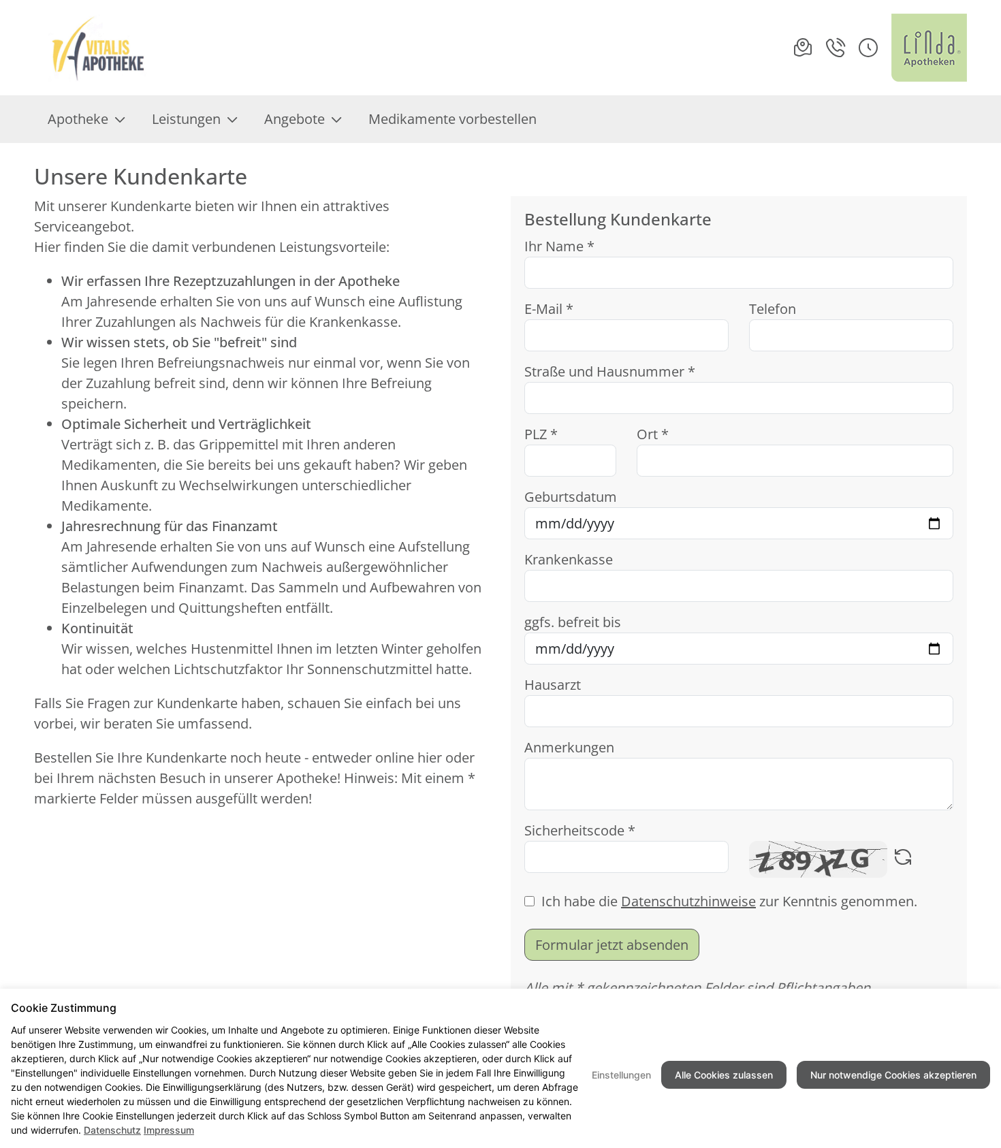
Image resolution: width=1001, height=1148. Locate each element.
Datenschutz (112, 1130)
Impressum (169, 1130)
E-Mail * (548, 309)
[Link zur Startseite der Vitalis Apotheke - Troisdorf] (97, 48)
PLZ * (541, 434)
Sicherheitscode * (579, 830)
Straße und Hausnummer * (609, 371)
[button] (868, 47)
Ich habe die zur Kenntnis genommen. (729, 901)
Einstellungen (621, 1075)
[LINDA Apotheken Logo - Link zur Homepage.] (929, 48)
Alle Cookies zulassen (724, 1075)
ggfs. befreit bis (572, 622)
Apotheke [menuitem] (78, 119)
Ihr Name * (559, 246)
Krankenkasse (568, 559)
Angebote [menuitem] (294, 119)
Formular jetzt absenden (611, 945)
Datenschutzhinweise (688, 901)
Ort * (653, 434)
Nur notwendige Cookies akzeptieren (893, 1075)
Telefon (772, 309)
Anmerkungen (569, 747)
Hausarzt (552, 684)
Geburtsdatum (570, 497)
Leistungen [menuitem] (186, 119)
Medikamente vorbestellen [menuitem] (452, 119)
